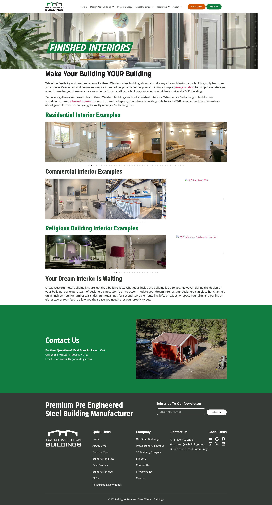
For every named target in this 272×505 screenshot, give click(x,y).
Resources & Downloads (107, 484)
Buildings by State (103, 458)
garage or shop (184, 87)
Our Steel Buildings (147, 439)
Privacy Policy (144, 471)
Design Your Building (100, 6)
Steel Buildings (143, 6)
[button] (48, 142)
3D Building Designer (148, 452)
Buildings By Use (103, 471)
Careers (140, 478)
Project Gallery (124, 6)
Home (84, 6)
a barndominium (82, 101)
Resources (162, 6)
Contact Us (142, 465)
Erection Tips (100, 452)
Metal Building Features (150, 445)
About (176, 6)
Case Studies (100, 465)
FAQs (96, 478)
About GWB (100, 445)
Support (141, 458)
